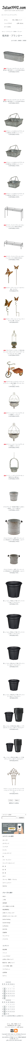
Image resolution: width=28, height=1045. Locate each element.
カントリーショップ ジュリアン (14, 1035)
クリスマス (5, 939)
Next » (17, 800)
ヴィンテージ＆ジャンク (9, 863)
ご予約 (4, 899)
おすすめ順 (14, 40)
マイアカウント (6, 969)
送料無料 (5, 903)
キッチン (5, 850)
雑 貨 (4, 873)
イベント (5, 952)
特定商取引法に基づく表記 (14, 1025)
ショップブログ (8, 23)
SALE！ (4, 896)
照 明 (4, 869)
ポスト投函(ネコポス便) (8, 906)
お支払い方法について (8, 959)
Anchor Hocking (6, 919)
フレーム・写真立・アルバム (10, 879)
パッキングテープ (7, 853)
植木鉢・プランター (18, 31)
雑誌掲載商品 (6, 909)
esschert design (6, 922)
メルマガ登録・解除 (7, 966)
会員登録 (5, 972)
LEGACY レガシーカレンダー (10, 916)
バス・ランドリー (7, 859)
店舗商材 (5, 932)
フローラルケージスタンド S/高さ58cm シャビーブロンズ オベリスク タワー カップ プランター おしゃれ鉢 (14, 352)
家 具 (4, 866)
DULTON (5, 929)
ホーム (5, 20)
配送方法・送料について (9, 962)
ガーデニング (9, 31)
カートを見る (7, 26)
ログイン (5, 975)
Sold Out (5, 886)
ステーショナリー (7, 882)
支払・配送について (17, 20)
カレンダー (5, 840)
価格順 (19, 40)
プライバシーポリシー (10, 1027)
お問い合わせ (20, 23)
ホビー (4, 876)
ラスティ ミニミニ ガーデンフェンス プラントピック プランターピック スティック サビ (14, 790)
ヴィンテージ (6, 935)
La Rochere (5, 926)
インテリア (5, 846)
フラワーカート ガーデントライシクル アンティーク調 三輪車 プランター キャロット (13, 383)
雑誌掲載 (5, 949)
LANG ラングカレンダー (9, 912)
